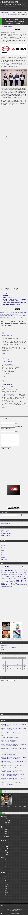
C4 (1, 567)
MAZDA (3, 549)
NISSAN (3, 545)
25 (7, 668)
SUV (19, 567)
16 (24, 664)
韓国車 (6, 833)
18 (7, 666)
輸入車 (3, 557)
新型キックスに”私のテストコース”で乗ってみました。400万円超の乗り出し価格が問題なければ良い (14, 729)
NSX (17, 567)
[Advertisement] (14, 121)
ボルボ (20, 576)
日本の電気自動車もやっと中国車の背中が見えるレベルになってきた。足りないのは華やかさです (14, 775)
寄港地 (14, 584)
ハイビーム (14, 576)
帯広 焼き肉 (19, 584)
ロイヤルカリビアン (8, 581)
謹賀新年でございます (8, 297)
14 (17, 664)
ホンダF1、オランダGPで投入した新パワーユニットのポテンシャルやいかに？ (14, 725)
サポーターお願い (5, 530)
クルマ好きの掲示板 (6, 535)
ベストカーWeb (5, 531)
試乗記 (7, 586)
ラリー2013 (6, 844)
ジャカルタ (23, 573)
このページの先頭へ (15, 913)
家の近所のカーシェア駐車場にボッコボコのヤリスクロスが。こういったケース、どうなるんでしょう (14, 766)
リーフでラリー (7, 820)
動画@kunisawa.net (6, 523)
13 (14, 664)
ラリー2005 (6, 854)
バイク (3, 857)
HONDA (3, 567)
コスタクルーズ (11, 571)
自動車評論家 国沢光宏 (9, 2)
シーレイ (6, 897)
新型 (23, 584)
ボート (3, 872)
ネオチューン (4, 649)
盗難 (5, 586)
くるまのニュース (5, 536)
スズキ (3, 554)
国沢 (22, 581)
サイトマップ (4, 905)
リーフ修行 (6, 818)
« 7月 (2, 674)
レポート (5, 880)
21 (17, 666)
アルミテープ (16, 569)
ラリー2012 (6, 846)
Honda (3, 547)
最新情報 (10, 26)
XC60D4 (25, 567)
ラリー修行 (4, 840)
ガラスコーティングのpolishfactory (9, 647)
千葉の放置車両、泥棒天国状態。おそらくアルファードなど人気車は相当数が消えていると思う (14, 779)
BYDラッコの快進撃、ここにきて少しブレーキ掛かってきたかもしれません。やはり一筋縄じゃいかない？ (14, 762)
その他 (6, 892)
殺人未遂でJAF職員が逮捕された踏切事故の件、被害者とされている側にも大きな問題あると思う (14, 753)
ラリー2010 (6, 852)
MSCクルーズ (12, 567)
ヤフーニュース (15, 578)
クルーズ (3, 571)
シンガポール (16, 573)
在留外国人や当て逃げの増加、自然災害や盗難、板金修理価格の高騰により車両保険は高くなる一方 (14, 771)
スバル (3, 552)
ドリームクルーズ (7, 576)
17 (3, 666)
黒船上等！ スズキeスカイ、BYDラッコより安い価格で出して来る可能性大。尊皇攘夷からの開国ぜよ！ (14, 736)
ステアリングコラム (14, 574)
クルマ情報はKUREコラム (7, 533)
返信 (4, 353)
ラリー (20, 578)
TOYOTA (4, 543)
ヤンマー (6, 884)
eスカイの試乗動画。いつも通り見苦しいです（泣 (12, 732)
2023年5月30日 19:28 (7, 335)
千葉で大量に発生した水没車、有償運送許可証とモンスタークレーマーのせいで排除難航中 (14, 783)
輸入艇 (5, 894)
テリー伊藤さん (20, 574)
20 (14, 666)
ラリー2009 (6, 850)
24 (3, 668)
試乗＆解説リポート (7, 836)
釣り (4, 878)
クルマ (3, 826)
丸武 (14, 581)
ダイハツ (4, 555)
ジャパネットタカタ (5, 574)
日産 (6, 890)
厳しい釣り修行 (7, 822)
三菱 (3, 550)
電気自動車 (7, 831)
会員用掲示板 (4, 645)
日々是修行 (4, 816)
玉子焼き (2, 586)
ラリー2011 (6, 848)
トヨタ (6, 888)
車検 (4, 838)
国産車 (5, 859)
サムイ (2, 572)
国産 (4, 882)
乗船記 (18, 581)
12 (10, 664)
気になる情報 (4, 559)
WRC (22, 567)
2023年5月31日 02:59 (7, 384)
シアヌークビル (8, 572)
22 (20, 666)
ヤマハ (6, 886)
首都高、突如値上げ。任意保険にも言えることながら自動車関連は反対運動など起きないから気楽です (14, 749)
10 (3, 664)
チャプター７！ (6, 293)
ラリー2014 (6, 843)
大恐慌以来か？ (6, 295)
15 (20, 664)
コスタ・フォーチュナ (21, 570)
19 (10, 666)
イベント (5, 874)
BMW (6, 869)
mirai (7, 567)
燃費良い (25, 584)
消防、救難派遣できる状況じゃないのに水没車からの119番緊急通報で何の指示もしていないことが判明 (14, 758)
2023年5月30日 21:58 (7, 361)
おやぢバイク (6, 824)
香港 (10, 586)
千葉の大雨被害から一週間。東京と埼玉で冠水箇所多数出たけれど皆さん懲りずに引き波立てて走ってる (14, 745)
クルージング (6, 876)
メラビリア (8, 578)
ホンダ (17, 576)
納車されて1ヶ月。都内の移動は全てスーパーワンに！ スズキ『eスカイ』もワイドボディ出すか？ (14, 741)
